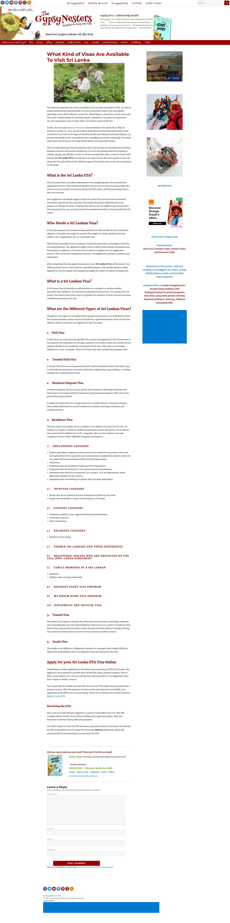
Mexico (124, 42)
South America (73, 42)
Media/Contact (153, 3)
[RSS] (29, 2)
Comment (52, 794)
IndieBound (94, 772)
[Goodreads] (24, 2)
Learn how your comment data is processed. (95, 867)
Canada (95, 42)
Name (50, 829)
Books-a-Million (107, 772)
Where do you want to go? (14, 42)
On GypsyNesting (119, 3)
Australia (59, 42)
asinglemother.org (153, 285)
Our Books (137, 3)
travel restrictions (75, 127)
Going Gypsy (112, 25)
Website (51, 850)
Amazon (72, 772)
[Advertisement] (165, 327)
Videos (147, 42)
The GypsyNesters (75, 3)
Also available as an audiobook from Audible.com (83, 776)
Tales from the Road (97, 3)
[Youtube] (11, 2)
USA (31, 42)
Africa (49, 42)
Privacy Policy (48, 901)
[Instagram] (15, 2)
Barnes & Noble (83, 772)
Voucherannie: (164, 245)
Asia (86, 42)
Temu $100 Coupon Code (164, 236)
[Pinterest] (20, 2)
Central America (110, 42)
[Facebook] (2, 2)
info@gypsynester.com (52, 896)
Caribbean (136, 42)
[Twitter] (7, 2)
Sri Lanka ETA (58, 696)
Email (50, 839)
